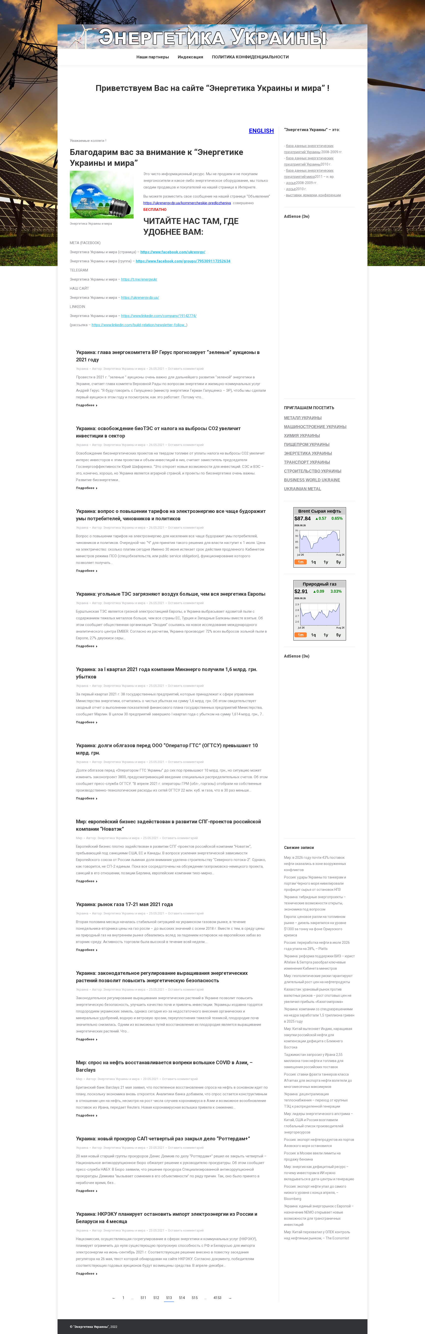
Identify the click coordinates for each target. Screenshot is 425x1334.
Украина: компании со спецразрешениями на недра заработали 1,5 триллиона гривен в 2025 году (319, 1015)
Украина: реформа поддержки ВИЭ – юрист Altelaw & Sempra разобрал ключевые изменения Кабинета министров (319, 962)
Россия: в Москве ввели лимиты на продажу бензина (312, 1156)
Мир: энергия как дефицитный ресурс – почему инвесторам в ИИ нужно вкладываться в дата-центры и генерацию (319, 1173)
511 (143, 1298)
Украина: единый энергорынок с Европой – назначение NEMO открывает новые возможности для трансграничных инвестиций (319, 1215)
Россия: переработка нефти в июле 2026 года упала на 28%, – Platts (317, 946)
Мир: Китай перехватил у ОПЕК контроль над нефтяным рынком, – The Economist (317, 1235)
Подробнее (85, 405)
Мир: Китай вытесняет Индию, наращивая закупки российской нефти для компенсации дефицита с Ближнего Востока (318, 1038)
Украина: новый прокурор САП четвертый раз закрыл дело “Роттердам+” (163, 1139)
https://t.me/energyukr (139, 279)
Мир (79, 838)
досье (291, 183)
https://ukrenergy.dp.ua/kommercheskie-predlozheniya (187, 203)
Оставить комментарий (186, 369)
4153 (217, 1298)
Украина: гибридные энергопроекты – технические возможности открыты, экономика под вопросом (315, 903)
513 (169, 1298)
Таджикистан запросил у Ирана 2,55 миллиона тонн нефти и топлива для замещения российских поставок (313, 1061)
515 (194, 1298)
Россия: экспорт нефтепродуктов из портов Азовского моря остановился (319, 1143)
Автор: (118, 369)
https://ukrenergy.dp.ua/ (140, 297)
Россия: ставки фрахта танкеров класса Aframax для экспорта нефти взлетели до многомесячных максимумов (318, 1080)
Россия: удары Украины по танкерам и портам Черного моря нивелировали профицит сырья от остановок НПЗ (315, 883)
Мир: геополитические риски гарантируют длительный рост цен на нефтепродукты (318, 979)
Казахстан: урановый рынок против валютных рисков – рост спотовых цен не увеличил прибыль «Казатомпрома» (317, 995)
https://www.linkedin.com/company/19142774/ (159, 316)
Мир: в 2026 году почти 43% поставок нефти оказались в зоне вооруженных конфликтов (315, 864)
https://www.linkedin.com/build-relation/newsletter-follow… (139, 325)
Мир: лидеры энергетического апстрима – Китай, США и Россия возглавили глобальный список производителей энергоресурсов (318, 1123)
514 (182, 1298)
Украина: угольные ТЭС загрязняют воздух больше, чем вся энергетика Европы (170, 594)
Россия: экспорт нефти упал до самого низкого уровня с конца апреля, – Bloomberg (315, 1192)
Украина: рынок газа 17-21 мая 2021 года (124, 904)
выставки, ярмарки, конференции (313, 195)
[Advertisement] (89, 11)
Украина (82, 369)
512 (156, 1298)
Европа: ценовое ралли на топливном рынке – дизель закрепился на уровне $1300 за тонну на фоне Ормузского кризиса (315, 926)
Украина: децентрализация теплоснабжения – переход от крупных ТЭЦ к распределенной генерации (316, 1100)
